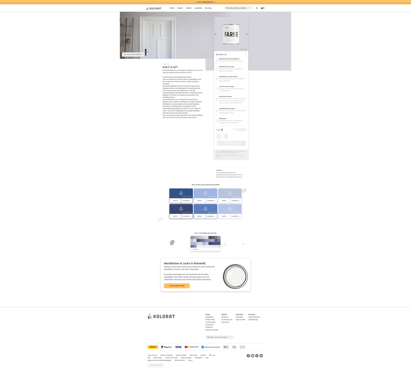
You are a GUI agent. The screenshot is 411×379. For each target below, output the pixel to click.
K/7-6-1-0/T (195, 240)
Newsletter (198, 358)
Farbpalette (209, 317)
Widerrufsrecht (180, 360)
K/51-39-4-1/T (195, 246)
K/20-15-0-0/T (207, 243)
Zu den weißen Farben (176, 286)
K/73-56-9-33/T (218, 243)
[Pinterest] (252, 355)
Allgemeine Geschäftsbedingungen (159, 360)
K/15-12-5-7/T (192, 240)
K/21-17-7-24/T (218, 237)
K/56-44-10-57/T (198, 240)
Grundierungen (211, 322)
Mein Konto (193, 355)
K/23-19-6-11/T (195, 243)
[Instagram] (257, 355)
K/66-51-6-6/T (192, 246)
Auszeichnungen (186, 358)
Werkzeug (224, 317)
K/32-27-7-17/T (209, 240)
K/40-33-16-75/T (209, 237)
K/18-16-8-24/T (195, 237)
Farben (172, 8)
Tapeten (180, 8)
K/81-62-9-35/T (212, 243)
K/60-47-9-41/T (215, 240)
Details (175, 200)
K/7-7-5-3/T (207, 237)
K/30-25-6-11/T (212, 240)
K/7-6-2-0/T (201, 243)
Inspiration (198, 8)
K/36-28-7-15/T (207, 240)
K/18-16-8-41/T (192, 237)
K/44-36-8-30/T (204, 240)
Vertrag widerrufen (156, 365)
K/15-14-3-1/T (198, 243)
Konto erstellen (181, 355)
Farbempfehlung (253, 317)
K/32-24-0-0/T (204, 243)
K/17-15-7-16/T (198, 237)
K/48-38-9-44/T (201, 240)
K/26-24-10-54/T (215, 237)
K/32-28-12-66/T (212, 237)
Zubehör (189, 8)
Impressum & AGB (171, 358)
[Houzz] (261, 355)
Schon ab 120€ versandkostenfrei (204, 2)
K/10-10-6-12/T (201, 237)
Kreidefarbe (210, 325)
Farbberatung (252, 320)
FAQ (149, 358)
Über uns (212, 355)
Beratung (208, 8)
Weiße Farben (210, 320)
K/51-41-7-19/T (218, 240)
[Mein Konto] (257, 8)
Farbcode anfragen (212, 330)
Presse (190, 360)
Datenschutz (157, 358)
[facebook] (248, 355)
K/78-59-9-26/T (215, 243)
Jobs (207, 358)
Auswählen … (187, 200)
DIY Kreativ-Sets (226, 320)
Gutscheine (225, 322)
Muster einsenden (166, 355)
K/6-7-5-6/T (204, 237)
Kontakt (203, 355)
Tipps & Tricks (240, 320)
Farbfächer (209, 327)
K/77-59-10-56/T (209, 243)
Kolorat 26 (166, 64)
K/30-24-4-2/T (192, 243)
